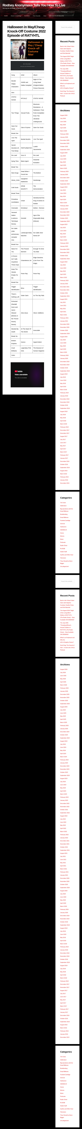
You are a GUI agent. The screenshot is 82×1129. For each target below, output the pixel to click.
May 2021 (63, 308)
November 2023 (64, 215)
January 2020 (64, 358)
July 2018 (63, 414)
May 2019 (63, 383)
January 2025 (64, 174)
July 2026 (63, 118)
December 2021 (64, 286)
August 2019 (63, 374)
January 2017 (64, 458)
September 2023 (65, 221)
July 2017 (63, 439)
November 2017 (64, 433)
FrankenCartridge (65, 520)
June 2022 (63, 268)
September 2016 (65, 467)
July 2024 (63, 190)
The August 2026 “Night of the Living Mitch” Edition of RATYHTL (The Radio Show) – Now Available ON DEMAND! (67, 61)
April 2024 (63, 199)
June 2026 (63, 121)
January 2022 (64, 283)
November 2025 (64, 143)
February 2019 (64, 392)
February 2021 (64, 318)
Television (63, 558)
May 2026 (63, 124)
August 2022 (63, 262)
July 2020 (63, 339)
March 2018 (63, 424)
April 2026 (63, 127)
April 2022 (63, 274)
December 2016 (64, 461)
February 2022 (64, 280)
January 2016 (64, 480)
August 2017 (63, 436)
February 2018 (64, 427)
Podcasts (63, 542)
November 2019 (64, 364)
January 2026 (64, 137)
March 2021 (63, 315)
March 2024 (63, 202)
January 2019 (64, 396)
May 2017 (63, 445)
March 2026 (63, 131)
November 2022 (64, 252)
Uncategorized (64, 566)
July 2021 (63, 302)
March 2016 (63, 474)
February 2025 (64, 171)
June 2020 (63, 343)
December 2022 (64, 249)
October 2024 (64, 180)
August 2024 (63, 187)
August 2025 (63, 152)
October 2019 (64, 368)
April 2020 (63, 349)
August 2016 (63, 470)
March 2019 (63, 389)
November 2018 (64, 402)
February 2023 (64, 243)
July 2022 (63, 265)
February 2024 (64, 205)
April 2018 (63, 420)
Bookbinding (63, 514)
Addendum (63, 505)
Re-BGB (62, 548)
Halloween (63, 526)
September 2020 (65, 333)
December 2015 (64, 483)
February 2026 (64, 134)
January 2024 (64, 209)
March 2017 (63, 452)
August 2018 (63, 411)
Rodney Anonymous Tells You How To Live (34, 5)
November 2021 (64, 290)
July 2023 (63, 227)
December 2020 (64, 324)
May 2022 (63, 271)
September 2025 (65, 149)
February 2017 (64, 455)
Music (62, 539)
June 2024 (63, 193)
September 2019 (65, 371)
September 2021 (65, 296)
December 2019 (64, 361)
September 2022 (65, 258)
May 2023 (63, 233)
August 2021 (63, 299)
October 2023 (64, 218)
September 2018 (65, 408)
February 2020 (64, 355)
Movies (62, 536)
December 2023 (64, 212)
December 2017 (64, 430)
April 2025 (63, 165)
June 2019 (63, 380)
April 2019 (63, 386)
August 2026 (63, 115)
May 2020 (63, 346)
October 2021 (64, 293)
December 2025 (64, 140)
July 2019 (63, 377)
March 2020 (63, 352)
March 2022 (63, 277)
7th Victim (63, 502)
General (62, 523)
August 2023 (63, 224)
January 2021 (64, 321)
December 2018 (64, 399)
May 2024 (63, 196)
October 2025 (64, 146)
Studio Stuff (63, 551)
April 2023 (63, 237)
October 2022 (64, 255)
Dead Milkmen (64, 517)
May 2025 (63, 162)
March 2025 (63, 168)
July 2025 (63, 156)
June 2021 (63, 305)
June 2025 (63, 159)
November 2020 (64, 327)
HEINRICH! (63, 530)
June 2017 (63, 442)
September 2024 (65, 184)
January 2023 (64, 246)
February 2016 (64, 477)
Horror (62, 533)
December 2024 (64, 177)
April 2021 (63, 311)
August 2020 (63, 336)
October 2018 (64, 405)
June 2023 (63, 230)
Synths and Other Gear (66, 555)
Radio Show (63, 545)
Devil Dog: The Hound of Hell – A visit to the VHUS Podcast (67, 94)
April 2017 (63, 449)
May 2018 (63, 417)
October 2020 (64, 330)
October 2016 (64, 464)
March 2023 (63, 240)
